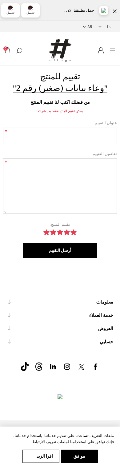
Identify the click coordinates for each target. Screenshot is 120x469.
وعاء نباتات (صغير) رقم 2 (60, 88)
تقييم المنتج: (60, 224)
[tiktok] (24, 366)
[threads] (39, 366)
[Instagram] (67, 366)
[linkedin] (53, 366)
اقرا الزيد (45, 456)
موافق (79, 456)
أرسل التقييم (60, 250)
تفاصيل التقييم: (104, 154)
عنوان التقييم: (105, 123)
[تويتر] (81, 366)
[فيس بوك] (95, 366)
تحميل (30, 12)
